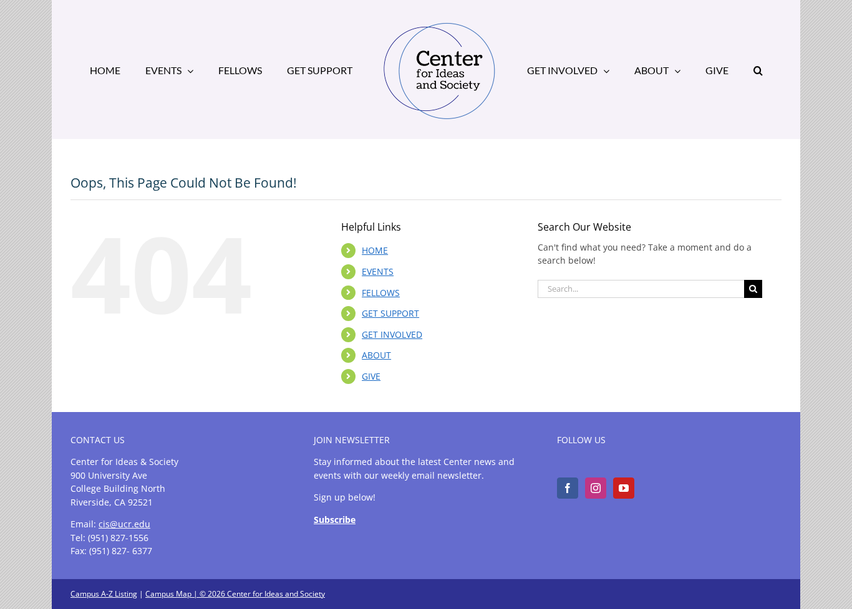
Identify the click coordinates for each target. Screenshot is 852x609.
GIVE (371, 376)
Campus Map (168, 593)
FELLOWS (381, 293)
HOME (375, 250)
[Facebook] (567, 488)
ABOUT (376, 355)
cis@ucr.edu (124, 524)
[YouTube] (623, 488)
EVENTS (378, 271)
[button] (712, 70)
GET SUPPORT (390, 313)
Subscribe (335, 519)
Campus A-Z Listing (103, 593)
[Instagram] (595, 488)
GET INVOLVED (392, 334)
